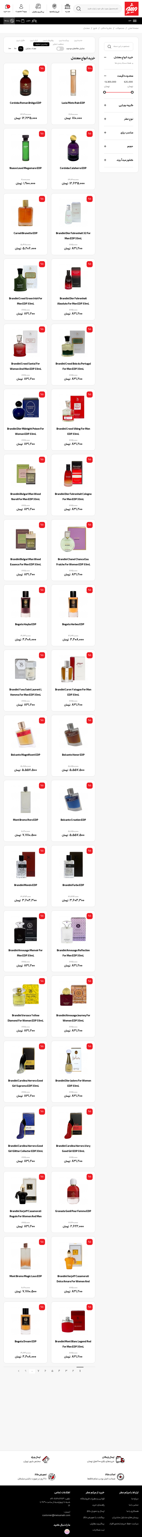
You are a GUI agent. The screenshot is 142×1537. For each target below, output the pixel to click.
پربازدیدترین (64, 40)
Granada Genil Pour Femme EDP (73, 1211)
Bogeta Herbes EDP (73, 625)
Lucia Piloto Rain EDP (73, 103)
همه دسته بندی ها (123, 63)
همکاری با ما (133, 1511)
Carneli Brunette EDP (25, 233)
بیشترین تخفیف (41, 44)
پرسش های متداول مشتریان (125, 1517)
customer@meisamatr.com (56, 1515)
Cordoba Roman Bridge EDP (25, 103)
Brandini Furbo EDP (73, 885)
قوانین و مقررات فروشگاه (92, 1499)
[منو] (134, 20)
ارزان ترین (34, 40)
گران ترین (20, 40)
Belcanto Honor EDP (73, 755)
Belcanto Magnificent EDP (25, 755)
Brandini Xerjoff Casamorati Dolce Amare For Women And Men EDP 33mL (73, 1282)
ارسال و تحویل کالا (95, 1511)
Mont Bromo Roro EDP (25, 820)
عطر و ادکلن (106, 28)
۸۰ (15, 48)
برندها (6, 20)
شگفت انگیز (58, 44)
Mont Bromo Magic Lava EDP (26, 1276)
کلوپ (28, 20)
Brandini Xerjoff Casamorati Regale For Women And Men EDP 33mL (26, 1217)
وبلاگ (18, 20)
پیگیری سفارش (97, 1524)
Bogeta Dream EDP (25, 1342)
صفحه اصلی (133, 28)
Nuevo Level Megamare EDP (26, 168)
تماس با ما (134, 1505)
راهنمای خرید (98, 1505)
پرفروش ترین (48, 40)
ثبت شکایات (98, 1530)
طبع (95, 28)
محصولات (120, 28)
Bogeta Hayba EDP (25, 625)
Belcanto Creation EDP (73, 820)
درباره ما (135, 1499)
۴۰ (21, 48)
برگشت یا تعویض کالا (93, 1517)
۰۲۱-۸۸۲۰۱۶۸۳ (57, 1499)
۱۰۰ (9, 48)
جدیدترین (78, 40)
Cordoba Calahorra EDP (73, 168)
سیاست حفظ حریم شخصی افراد (124, 1524)
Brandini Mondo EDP (25, 885)
